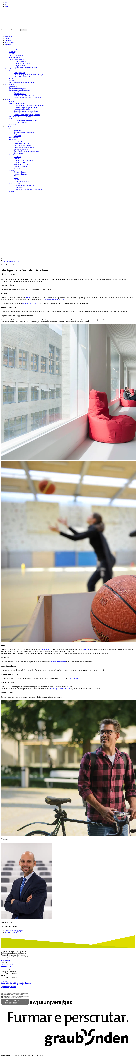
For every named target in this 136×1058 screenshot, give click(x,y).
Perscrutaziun (9, 84)
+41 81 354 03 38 (11, 932)
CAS (11, 78)
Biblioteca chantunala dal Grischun (53, 299)
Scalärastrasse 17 (6, 960)
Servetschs (8, 99)
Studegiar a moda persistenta (23, 160)
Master (11, 54)
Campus (12, 170)
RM (6, 6)
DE (6, 3)
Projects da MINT (20, 94)
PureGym (86, 649)
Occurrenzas (13, 138)
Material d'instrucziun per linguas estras (27, 115)
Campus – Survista (20, 61)
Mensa (16, 178)
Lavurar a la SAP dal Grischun (24, 185)
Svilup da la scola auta (21, 162)
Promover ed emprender (17, 103)
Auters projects (14, 92)
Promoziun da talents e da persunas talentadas (29, 105)
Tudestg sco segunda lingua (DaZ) (25, 107)
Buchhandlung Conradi (30, 303)
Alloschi (16, 180)
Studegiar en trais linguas (22, 63)
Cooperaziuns (18, 153)
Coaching (12, 101)
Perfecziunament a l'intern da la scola (21, 82)
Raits (11, 118)
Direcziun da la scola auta (22, 145)
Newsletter (8, 40)
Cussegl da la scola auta (22, 143)
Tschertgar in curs (20, 73)
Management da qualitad (22, 164)
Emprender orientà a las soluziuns (25, 113)
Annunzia (8, 37)
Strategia (16, 159)
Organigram (18, 141)
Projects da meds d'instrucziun (19, 90)
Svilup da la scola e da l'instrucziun (21, 117)
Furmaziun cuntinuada (12, 69)
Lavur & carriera (15, 183)
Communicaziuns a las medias (24, 132)
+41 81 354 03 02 (7, 964)
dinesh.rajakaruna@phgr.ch (14, 931)
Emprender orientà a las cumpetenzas (26, 111)
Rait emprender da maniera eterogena (26, 120)
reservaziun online (73, 678)
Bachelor (12, 52)
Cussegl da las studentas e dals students (27, 151)
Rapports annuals (19, 134)
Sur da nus (8, 126)
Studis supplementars (16, 55)
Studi (7, 48)
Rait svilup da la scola (21, 122)
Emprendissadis (19, 187)
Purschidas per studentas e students (25, 67)
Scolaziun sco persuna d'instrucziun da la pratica (30, 75)
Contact (12, 191)
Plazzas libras (9, 42)
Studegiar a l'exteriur (20, 65)
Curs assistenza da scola (22, 76)
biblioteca (28, 298)
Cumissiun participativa (21, 149)
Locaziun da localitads (21, 181)
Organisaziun (13, 139)
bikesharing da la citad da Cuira (60, 689)
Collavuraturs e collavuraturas (24, 147)
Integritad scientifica (20, 166)
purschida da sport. (46, 649)
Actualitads (17, 130)
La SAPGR (17, 157)
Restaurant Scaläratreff (58, 662)
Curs (11, 71)
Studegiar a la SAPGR (17, 59)
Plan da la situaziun (20, 174)
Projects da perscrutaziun (17, 88)
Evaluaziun (13, 124)
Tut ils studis (13, 50)
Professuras (13, 86)
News (7, 38)
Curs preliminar (14, 57)
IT (6, 4)
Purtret (11, 155)
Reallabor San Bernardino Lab (24, 96)
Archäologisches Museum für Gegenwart (27, 97)
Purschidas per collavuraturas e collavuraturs (28, 189)
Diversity (17, 168)
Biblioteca (8, 44)
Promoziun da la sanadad (22, 109)
